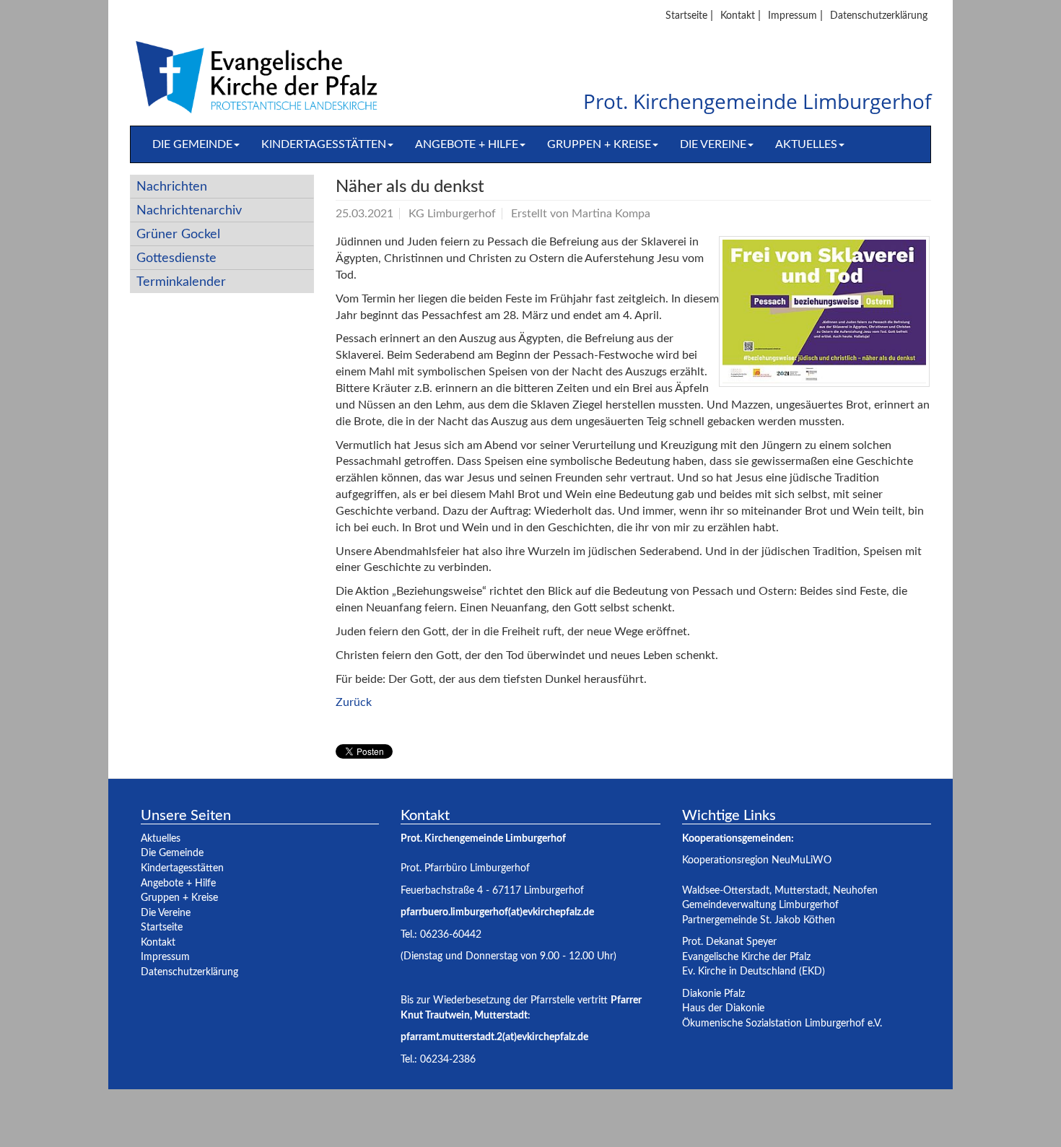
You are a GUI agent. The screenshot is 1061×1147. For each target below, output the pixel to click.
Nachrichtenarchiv (189, 210)
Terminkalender (181, 282)
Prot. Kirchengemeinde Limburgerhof (757, 102)
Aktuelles (806, 144)
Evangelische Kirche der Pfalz (746, 956)
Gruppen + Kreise (599, 144)
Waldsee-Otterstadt (725, 890)
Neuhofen (855, 890)
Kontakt (737, 15)
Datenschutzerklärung (878, 15)
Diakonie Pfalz (713, 993)
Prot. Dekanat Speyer (729, 941)
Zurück (354, 702)
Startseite (686, 15)
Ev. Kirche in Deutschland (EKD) (753, 971)
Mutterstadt (801, 890)
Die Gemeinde (192, 144)
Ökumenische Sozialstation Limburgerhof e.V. (782, 1023)
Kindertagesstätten (323, 144)
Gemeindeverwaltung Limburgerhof (760, 904)
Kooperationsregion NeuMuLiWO (756, 860)
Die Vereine (713, 144)
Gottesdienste (176, 258)
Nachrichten (171, 186)
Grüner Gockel (178, 234)
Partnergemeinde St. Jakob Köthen (758, 920)
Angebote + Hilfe (466, 144)
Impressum (792, 15)
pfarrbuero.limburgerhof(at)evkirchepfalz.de (497, 912)
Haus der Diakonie (723, 1008)
